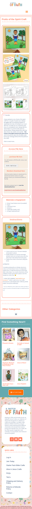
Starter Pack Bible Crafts (15, 465)
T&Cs (8, 477)
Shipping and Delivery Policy (14, 482)
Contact (9, 493)
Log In (8, 457)
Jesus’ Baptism (21, 384)
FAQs (8, 473)
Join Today (10, 461)
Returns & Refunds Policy (13, 488)
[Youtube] (20, 439)
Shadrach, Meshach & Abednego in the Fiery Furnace (8, 364)
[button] (27, 12)
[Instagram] (12, 439)
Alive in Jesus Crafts (14, 469)
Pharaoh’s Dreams (7, 343)
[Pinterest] (16, 439)
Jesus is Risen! (21, 362)
